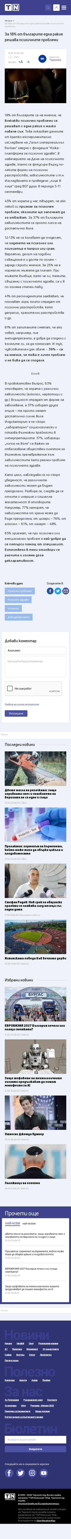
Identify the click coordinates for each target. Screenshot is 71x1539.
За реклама (10, 1405)
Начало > (9, 20)
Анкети (23, 1380)
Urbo (23, 1405)
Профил (46, 1380)
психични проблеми (20, 591)
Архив (34, 1380)
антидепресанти (19, 617)
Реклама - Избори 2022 (42, 1405)
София (8, 1355)
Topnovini (10, 1496)
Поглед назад (11, 1360)
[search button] (48, 7)
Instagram (32, 1473)
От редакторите (51, 1349)
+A (20, 61)
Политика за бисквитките (17, 1411)
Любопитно (46, 1355)
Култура (20, 1355)
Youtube (43, 1473)
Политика (17, 1349)
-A (28, 62)
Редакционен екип (33, 1400)
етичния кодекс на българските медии (38, 1503)
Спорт (32, 1355)
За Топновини (12, 1400)
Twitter (20, 1473)
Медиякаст (32, 1349)
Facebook (9, 1473)
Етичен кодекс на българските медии (24, 1417)
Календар (10, 1380)
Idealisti (20, 1343)
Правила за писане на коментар (22, 704)
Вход (56, 7)
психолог (13, 608)
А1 (6, 1349)
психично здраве (18, 599)
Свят (31, 1343)
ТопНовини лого (12, 7)
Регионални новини (48, 1343)
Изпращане (16, 713)
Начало (8, 1343)
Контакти (52, 1400)
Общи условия (42, 1411)
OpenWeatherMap (46, 1520)
